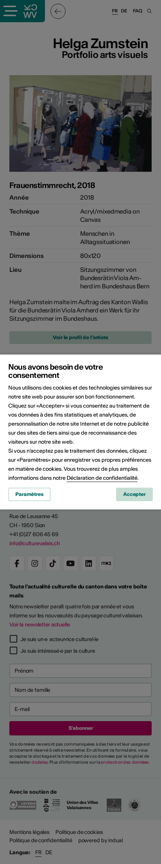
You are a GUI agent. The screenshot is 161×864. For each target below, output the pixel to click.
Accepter (134, 494)
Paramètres (29, 494)
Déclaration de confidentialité (102, 477)
